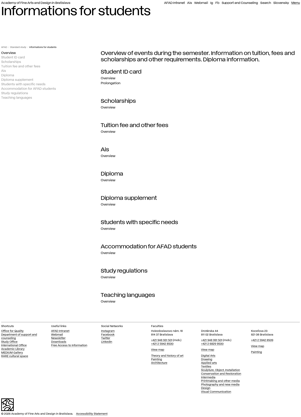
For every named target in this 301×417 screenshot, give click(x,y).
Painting (156, 359)
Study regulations (14, 93)
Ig (211, 3)
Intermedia (208, 377)
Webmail (201, 3)
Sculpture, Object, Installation (220, 370)
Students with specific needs (23, 84)
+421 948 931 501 (161, 340)
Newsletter (58, 338)
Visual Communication (216, 392)
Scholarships (11, 62)
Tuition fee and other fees (20, 66)
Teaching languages (16, 97)
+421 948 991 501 (211, 340)
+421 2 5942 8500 (162, 344)
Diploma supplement (17, 79)
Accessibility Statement (91, 414)
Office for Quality (12, 331)
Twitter (105, 338)
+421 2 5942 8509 (262, 340)
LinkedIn (106, 342)
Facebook (108, 335)
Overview (8, 53)
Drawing (206, 359)
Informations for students (42, 47)
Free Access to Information (69, 345)
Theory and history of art (167, 356)
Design (205, 388)
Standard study (18, 47)
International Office (14, 345)
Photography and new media (220, 384)
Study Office (9, 342)
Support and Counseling (240, 3)
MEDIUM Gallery (12, 353)
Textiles (206, 366)
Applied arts (209, 363)
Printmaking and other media (220, 381)
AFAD (4, 47)
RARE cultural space (14, 356)
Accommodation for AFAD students (28, 88)
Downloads (58, 342)
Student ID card (13, 57)
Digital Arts (208, 356)
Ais (189, 3)
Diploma (7, 75)
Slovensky (281, 3)
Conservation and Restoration (221, 374)
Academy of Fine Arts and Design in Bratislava (35, 3)
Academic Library (13, 349)
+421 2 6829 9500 (212, 344)
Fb (217, 3)
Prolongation (110, 83)
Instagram (108, 331)
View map (157, 350)
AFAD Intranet (174, 3)
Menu (295, 3)
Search (265, 3)
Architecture (159, 363)
